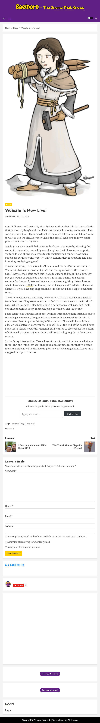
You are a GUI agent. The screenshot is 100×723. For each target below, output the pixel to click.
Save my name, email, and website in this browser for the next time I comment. (47, 536)
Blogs (8, 204)
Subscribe (72, 414)
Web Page (31, 423)
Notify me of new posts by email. (23, 547)
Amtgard (15, 423)
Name (9, 506)
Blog (22, 423)
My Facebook (14, 565)
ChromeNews (58, 719)
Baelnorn (11, 217)
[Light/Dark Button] (90, 18)
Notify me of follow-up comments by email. (28, 541)
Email (8, 516)
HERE (29, 285)
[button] (9, 18)
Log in (8, 710)
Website (9, 526)
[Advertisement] (50, 374)
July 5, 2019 (24, 217)
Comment (10, 470)
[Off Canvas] (4, 18)
